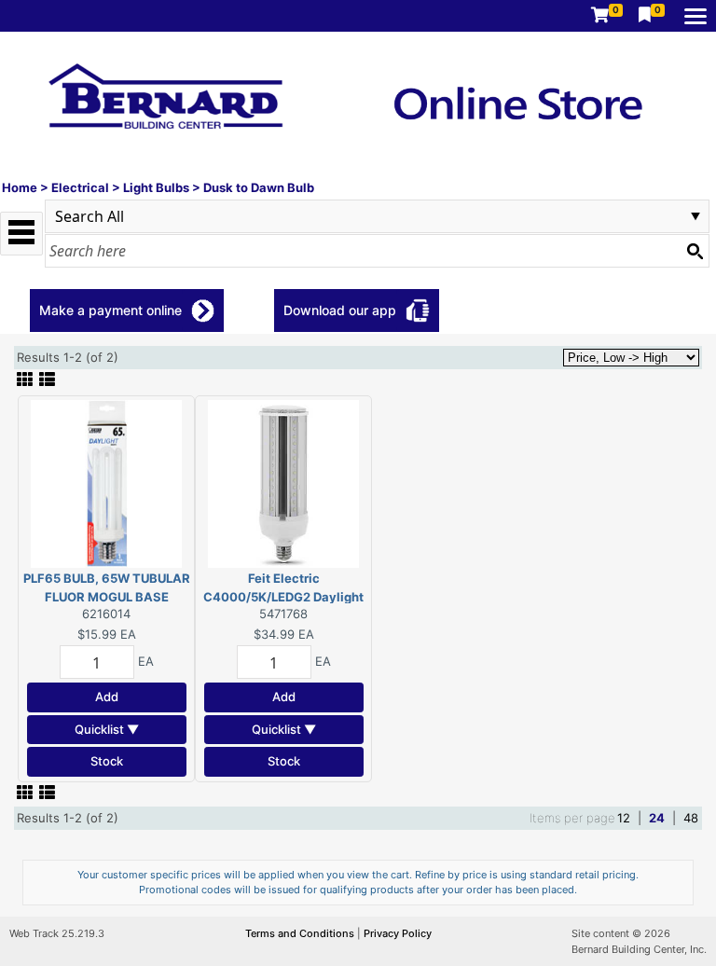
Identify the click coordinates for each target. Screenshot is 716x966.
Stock (106, 760)
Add (106, 696)
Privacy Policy (398, 933)
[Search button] (694, 251)
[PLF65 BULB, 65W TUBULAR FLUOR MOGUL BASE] (106, 483)
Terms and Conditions (301, 933)
